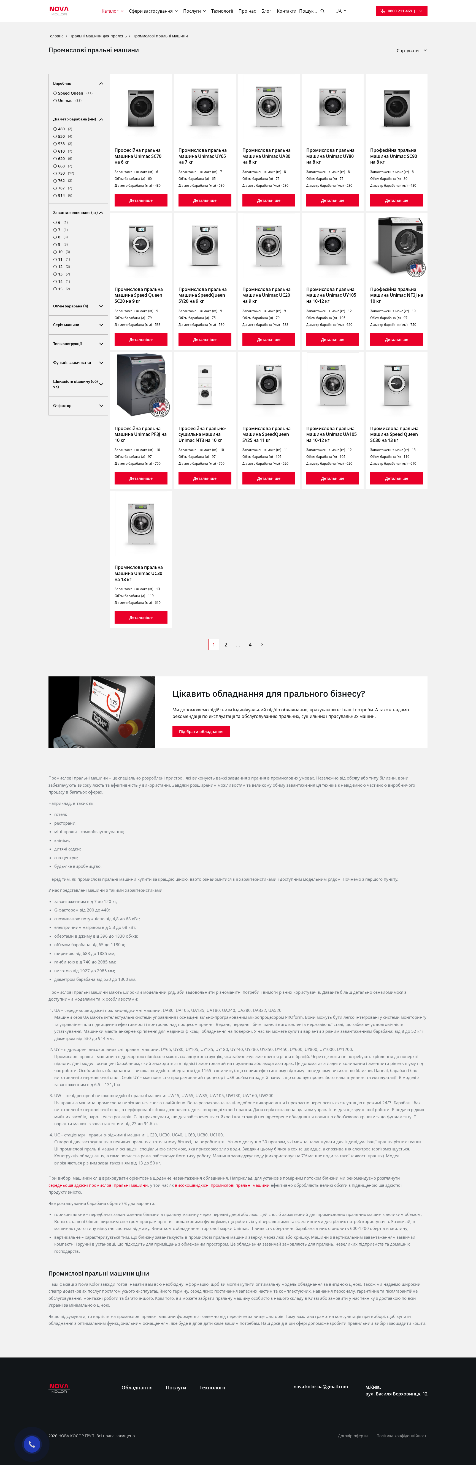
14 (64, 281)
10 (64, 251)
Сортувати (408, 50)
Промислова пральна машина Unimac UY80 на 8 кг (330, 156)
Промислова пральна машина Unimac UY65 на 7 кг (202, 156)
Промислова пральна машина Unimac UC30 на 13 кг (139, 573)
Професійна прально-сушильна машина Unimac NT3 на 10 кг (202, 434)
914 (65, 195)
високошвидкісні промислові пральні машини (222, 1185)
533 (65, 143)
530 (65, 136)
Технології (222, 11)
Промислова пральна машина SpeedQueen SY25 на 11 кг (266, 434)
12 (64, 266)
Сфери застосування (151, 11)
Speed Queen (75, 93)
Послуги (192, 11)
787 (65, 188)
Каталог (110, 11)
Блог (266, 11)
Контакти (286, 11)
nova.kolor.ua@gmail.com (321, 1387)
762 (65, 180)
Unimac (70, 100)
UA (339, 11)
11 (64, 259)
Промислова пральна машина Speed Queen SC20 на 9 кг (139, 295)
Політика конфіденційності (402, 1435)
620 (65, 158)
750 (66, 173)
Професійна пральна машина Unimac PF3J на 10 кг (141, 434)
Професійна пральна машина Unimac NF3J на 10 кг (396, 295)
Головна (56, 35)
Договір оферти (353, 1435)
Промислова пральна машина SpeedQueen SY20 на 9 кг (202, 295)
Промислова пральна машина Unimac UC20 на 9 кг (266, 295)
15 (64, 289)
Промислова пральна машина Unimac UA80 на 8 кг (266, 156)
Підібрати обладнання (201, 731)
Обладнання (137, 1387)
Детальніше (141, 200)
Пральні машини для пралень (98, 35)
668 (65, 166)
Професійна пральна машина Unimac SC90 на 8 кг (393, 156)
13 (64, 274)
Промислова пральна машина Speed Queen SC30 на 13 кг (394, 434)
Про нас (247, 11)
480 (65, 128)
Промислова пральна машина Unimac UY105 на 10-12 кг (331, 295)
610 (65, 151)
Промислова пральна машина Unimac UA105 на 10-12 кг (331, 434)
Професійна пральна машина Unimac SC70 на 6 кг (138, 156)
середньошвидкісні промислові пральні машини (98, 1185)
